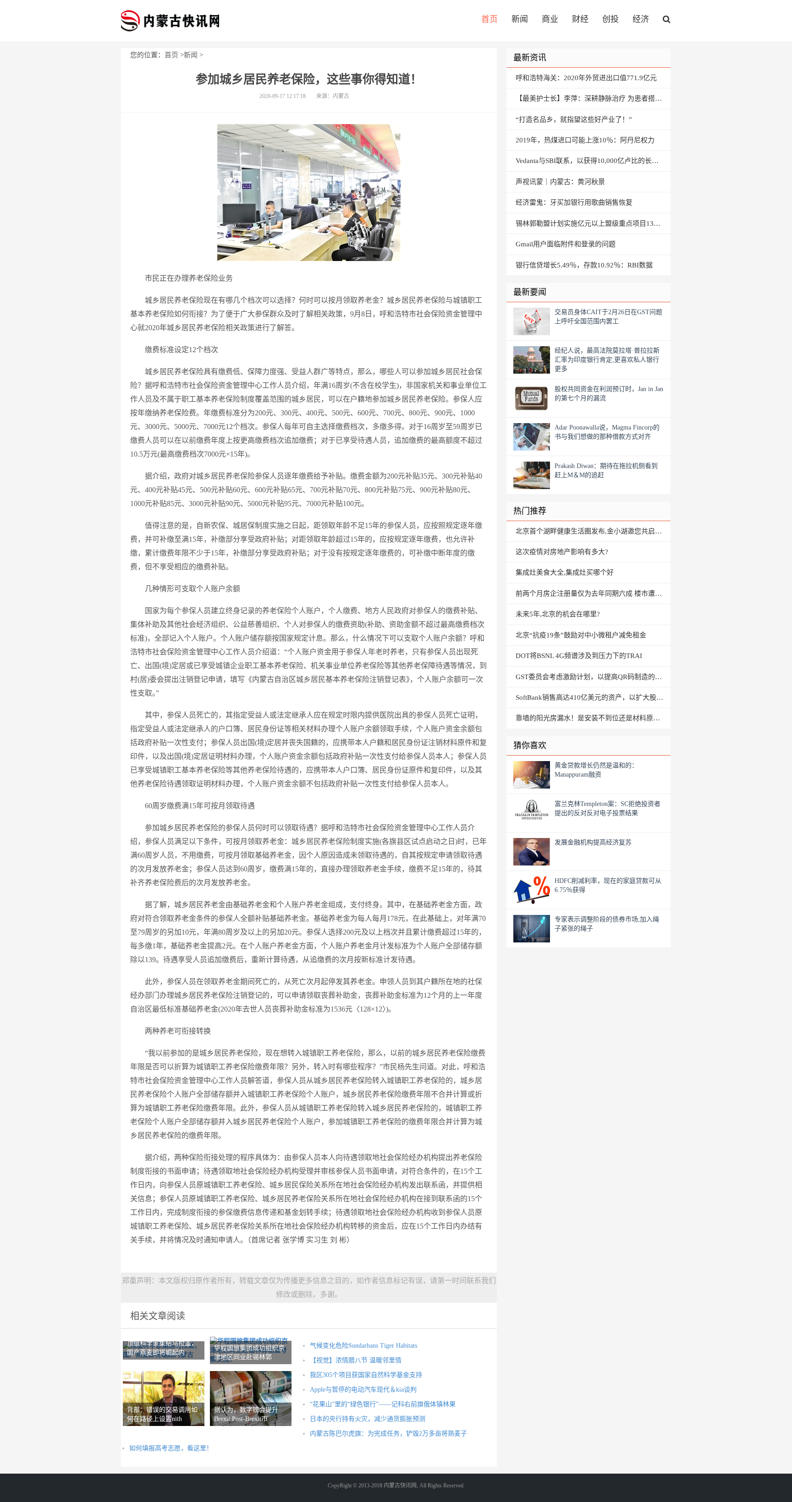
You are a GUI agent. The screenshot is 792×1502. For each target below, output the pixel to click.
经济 (640, 19)
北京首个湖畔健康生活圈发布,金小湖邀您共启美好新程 (593, 531)
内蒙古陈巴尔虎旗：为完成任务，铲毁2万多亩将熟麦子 (388, 1433)
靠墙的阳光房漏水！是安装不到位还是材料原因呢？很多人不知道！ (593, 718)
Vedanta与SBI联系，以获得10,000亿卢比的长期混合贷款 (593, 160)
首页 (489, 19)
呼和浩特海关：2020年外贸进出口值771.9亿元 (586, 78)
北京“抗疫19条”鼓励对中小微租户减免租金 (581, 635)
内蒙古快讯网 (170, 20)
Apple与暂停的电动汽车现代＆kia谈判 (363, 1389)
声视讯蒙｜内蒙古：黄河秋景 (560, 181)
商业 (550, 19)
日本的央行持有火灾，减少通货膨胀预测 (367, 1418)
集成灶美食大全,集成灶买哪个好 (565, 572)
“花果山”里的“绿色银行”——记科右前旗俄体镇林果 (383, 1404)
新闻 (520, 19)
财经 (580, 19)
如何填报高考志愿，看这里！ (171, 1448)
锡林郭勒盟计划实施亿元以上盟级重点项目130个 (590, 223)
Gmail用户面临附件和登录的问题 (566, 244)
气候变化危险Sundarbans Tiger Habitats (363, 1345)
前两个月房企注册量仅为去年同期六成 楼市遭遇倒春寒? (593, 593)
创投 (610, 19)
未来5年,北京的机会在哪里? (558, 614)
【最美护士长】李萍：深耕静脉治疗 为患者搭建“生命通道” (593, 98)
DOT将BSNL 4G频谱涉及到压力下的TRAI (579, 655)
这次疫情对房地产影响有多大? (562, 551)
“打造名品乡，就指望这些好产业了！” (574, 119)
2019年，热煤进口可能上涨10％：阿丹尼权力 (585, 140)
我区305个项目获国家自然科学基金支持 (366, 1374)
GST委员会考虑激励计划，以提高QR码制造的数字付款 (593, 676)
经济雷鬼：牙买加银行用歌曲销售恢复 (574, 202)
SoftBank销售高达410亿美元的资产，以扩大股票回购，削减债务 (593, 697)
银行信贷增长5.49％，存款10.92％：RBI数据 (584, 265)
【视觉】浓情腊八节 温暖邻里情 (356, 1360)
